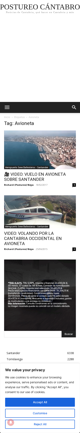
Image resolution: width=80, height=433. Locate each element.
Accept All (40, 402)
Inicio (7, 117)
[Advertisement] (40, 60)
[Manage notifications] (10, 422)
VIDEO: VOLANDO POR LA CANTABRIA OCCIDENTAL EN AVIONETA (33, 238)
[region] (40, 398)
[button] (74, 107)
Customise (40, 413)
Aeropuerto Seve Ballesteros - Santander (26, 167)
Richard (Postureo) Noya (19, 184)
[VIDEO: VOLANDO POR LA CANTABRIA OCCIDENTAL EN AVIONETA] (40, 211)
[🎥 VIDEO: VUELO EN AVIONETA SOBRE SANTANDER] (40, 149)
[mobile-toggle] (7, 107)
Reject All (40, 424)
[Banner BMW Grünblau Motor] (40, 295)
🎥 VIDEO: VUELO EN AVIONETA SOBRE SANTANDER (35, 177)
